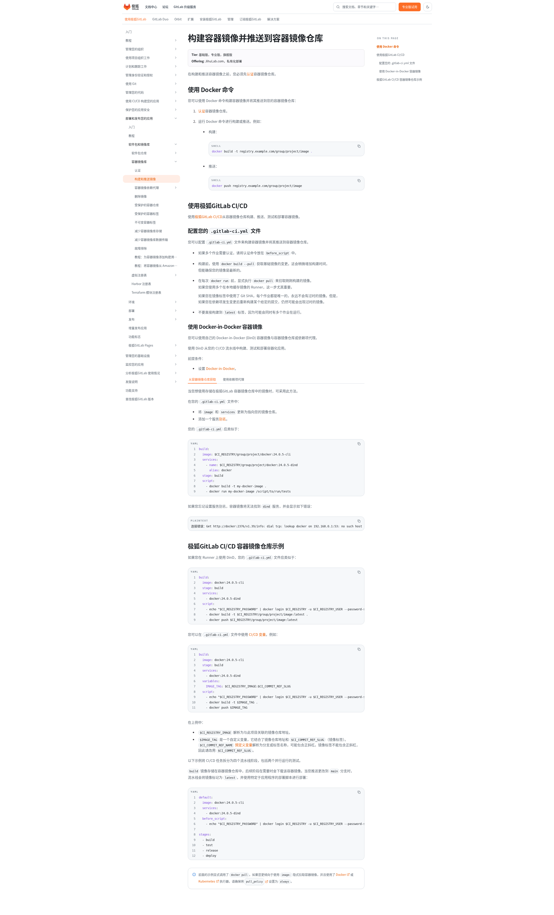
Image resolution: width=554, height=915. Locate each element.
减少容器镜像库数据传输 (151, 239)
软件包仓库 (139, 153)
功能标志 (135, 336)
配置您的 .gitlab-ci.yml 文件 (397, 63)
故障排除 (141, 248)
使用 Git (131, 83)
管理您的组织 (135, 49)
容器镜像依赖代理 (147, 187)
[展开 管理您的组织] (175, 48)
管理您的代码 (135, 92)
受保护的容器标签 (147, 213)
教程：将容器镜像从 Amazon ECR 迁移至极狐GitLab (157, 265)
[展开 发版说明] (175, 381)
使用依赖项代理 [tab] (233, 379)
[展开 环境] (175, 301)
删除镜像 (141, 196)
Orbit (178, 19)
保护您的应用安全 (138, 109)
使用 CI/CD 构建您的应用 (142, 101)
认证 (138, 170)
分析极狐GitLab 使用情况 (143, 373)
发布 (132, 319)
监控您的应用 (135, 364)
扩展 (191, 19)
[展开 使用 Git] (175, 83)
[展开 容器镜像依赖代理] (175, 187)
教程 (129, 40)
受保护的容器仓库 (147, 205)
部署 (132, 310)
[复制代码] (359, 146)
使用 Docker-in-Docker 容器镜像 (400, 71)
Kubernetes (206, 881)
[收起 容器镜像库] (175, 161)
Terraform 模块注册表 (146, 292)
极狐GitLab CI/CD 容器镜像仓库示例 (399, 79)
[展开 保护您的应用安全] (175, 109)
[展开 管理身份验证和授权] (175, 74)
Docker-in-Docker (220, 368)
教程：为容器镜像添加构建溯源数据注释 (157, 257)
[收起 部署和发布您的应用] (175, 118)
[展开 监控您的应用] (175, 364)
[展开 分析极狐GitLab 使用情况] (175, 372)
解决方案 (273, 19)
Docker (341, 874)
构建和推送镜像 (145, 179)
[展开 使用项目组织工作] (175, 57)
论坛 (165, 7)
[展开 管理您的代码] (175, 92)
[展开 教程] (175, 40)
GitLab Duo (160, 19)
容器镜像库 (139, 161)
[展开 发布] (175, 319)
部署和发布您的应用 (139, 118)
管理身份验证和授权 (139, 75)
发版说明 (132, 381)
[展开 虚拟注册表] (175, 275)
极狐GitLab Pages (141, 345)
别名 (222, 418)
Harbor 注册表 (141, 284)
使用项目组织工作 (138, 57)
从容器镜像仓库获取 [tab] (202, 379)
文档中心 (151, 7)
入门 (129, 31)
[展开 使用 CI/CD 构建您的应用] (175, 100)
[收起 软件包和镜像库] (175, 144)
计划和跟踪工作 (136, 66)
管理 (230, 19)
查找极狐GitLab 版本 (140, 399)
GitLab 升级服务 (185, 7)
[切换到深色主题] (427, 7)
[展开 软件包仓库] (175, 152)
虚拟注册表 (139, 275)
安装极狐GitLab (210, 19)
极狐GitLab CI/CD (208, 216)
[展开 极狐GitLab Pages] (175, 345)
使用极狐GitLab (135, 19)
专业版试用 (409, 7)
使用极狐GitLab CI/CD (390, 55)
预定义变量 (226, 744)
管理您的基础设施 (138, 355)
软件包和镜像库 (139, 144)
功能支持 (132, 390)
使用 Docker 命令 (388, 46)
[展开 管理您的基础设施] (175, 355)
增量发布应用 (138, 328)
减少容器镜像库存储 (148, 231)
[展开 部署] (175, 310)
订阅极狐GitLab (250, 19)
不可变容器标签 (145, 222)
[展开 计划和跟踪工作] (175, 66)
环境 (132, 302)
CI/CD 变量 (257, 634)
